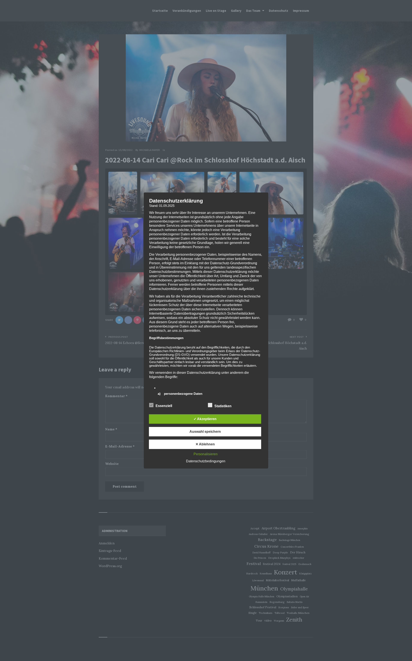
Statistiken (223, 406)
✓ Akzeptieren (205, 419)
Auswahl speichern (205, 431)
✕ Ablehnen (205, 444)
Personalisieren (206, 454)
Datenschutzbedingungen (205, 461)
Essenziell (164, 406)
